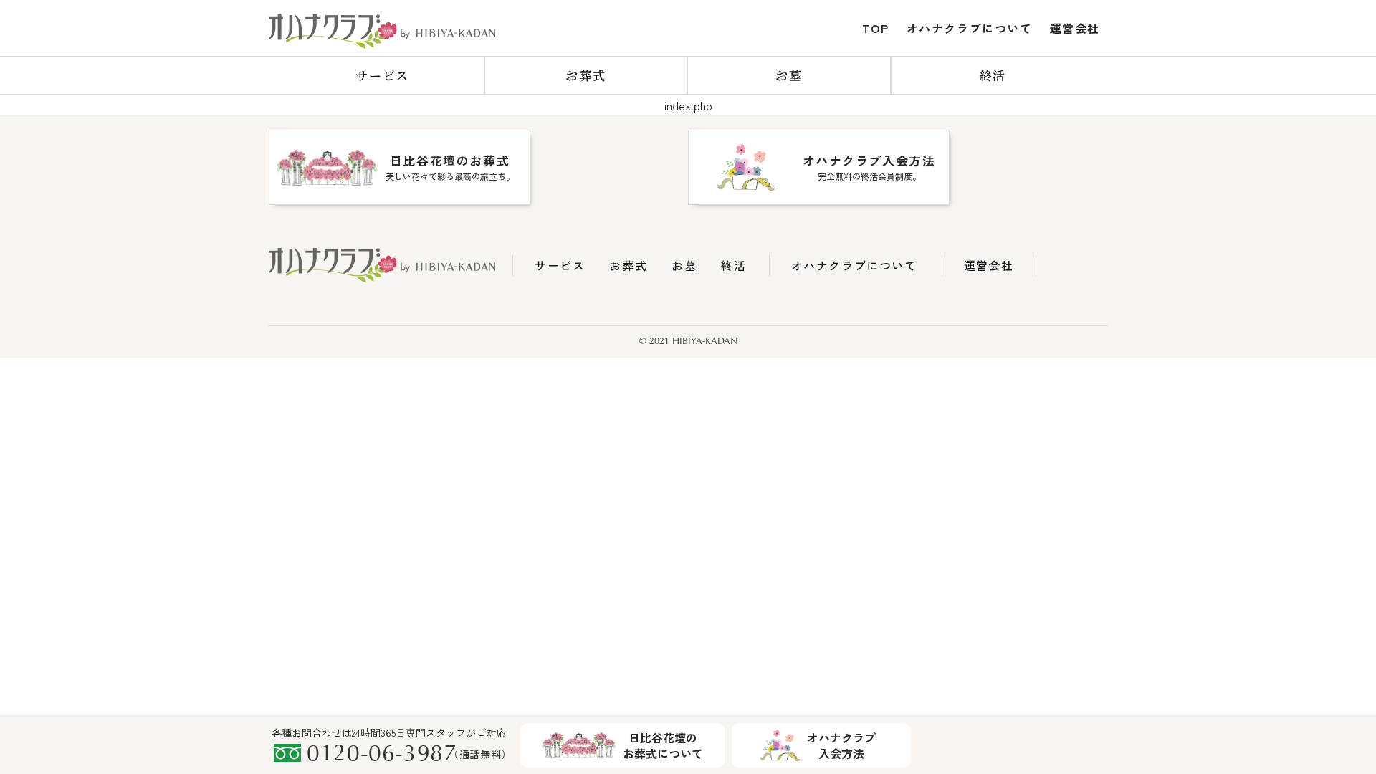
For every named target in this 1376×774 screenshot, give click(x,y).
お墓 (788, 75)
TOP (875, 28)
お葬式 (585, 75)
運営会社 (1075, 28)
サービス (382, 75)
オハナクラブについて (970, 28)
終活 (993, 75)
